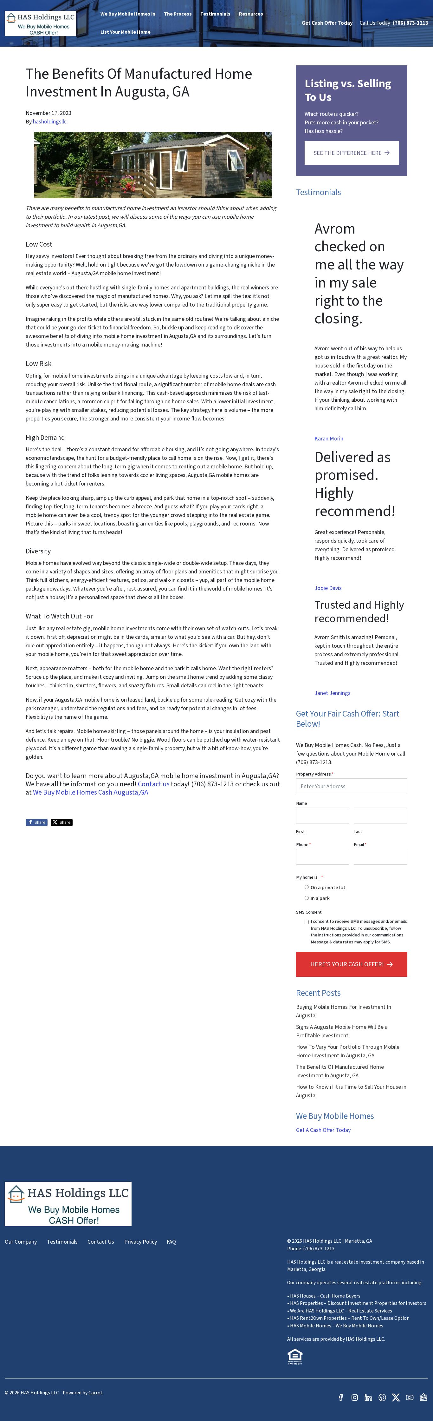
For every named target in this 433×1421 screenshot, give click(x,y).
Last (358, 831)
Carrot (95, 1392)
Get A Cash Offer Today (323, 1130)
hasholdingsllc (50, 122)
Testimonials (62, 1242)
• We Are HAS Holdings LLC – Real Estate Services (339, 1310)
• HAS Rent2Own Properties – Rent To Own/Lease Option (348, 1318)
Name (301, 803)
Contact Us (100, 1242)
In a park (320, 898)
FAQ (171, 1242)
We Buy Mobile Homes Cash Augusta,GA (90, 792)
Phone (303, 844)
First (300, 831)
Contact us (154, 784)
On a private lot (328, 887)
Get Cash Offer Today (327, 23)
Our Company (21, 1242)
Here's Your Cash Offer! (347, 964)
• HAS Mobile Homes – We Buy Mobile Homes (335, 1325)
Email (360, 844)
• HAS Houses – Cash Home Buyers (323, 1295)
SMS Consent (309, 912)
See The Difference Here (348, 153)
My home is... (309, 877)
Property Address (314, 774)
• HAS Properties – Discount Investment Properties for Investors (356, 1303)
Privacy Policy (140, 1242)
